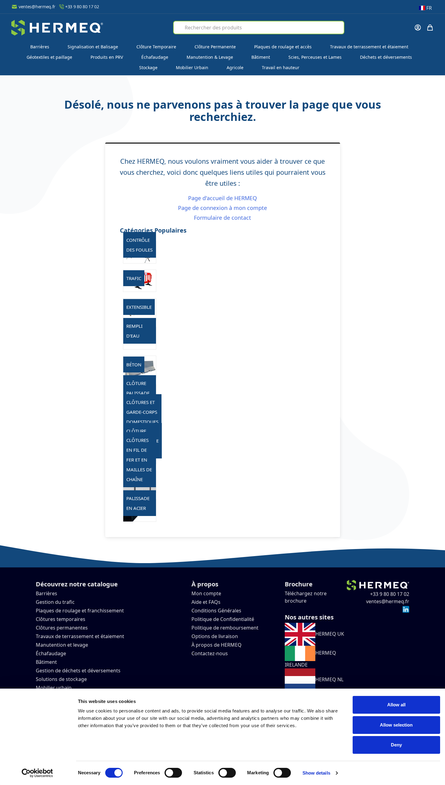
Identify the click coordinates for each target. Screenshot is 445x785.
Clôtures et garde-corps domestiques (142, 412)
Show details (316, 773)
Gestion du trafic (55, 602)
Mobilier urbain (54, 687)
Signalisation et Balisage (93, 47)
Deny (396, 744)
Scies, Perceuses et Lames (315, 57)
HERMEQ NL (329, 679)
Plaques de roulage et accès (283, 47)
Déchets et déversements (386, 57)
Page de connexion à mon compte (222, 207)
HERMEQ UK (329, 633)
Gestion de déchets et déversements (79, 670)
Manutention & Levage (210, 57)
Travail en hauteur (280, 67)
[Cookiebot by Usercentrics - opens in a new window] (37, 773)
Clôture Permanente (215, 47)
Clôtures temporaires (60, 619)
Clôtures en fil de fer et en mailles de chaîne (139, 459)
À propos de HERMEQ (216, 644)
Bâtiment (260, 57)
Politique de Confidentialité (222, 619)
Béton (133, 364)
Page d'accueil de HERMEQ (222, 198)
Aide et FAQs (206, 602)
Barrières (39, 47)
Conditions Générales (216, 610)
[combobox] (258, 27)
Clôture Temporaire (156, 47)
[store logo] (57, 28)
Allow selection (396, 724)
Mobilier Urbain (192, 67)
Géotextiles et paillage (49, 57)
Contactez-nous (209, 653)
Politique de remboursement (224, 627)
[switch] (173, 773)
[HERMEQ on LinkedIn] (405, 608)
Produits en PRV (107, 57)
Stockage (148, 67)
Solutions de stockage (62, 679)
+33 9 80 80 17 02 (82, 6)
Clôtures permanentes (62, 627)
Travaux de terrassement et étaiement (369, 47)
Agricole (235, 67)
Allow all (396, 704)
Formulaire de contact (222, 217)
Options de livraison (214, 636)
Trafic (133, 278)
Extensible (139, 307)
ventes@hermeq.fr (37, 6)
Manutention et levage (62, 644)
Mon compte (206, 593)
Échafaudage (154, 57)
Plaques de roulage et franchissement (80, 610)
